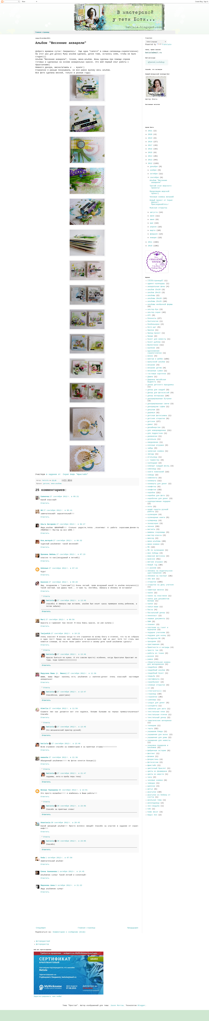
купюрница (152, 521)
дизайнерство (154, 427)
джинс (150, 424)
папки (150, 604)
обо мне (151, 579)
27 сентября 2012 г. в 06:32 (67, 541)
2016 (150, 149)
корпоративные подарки (158, 501)
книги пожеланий (155, 472)
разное (150, 656)
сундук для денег (156, 703)
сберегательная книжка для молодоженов (158, 663)
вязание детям (154, 368)
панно (150, 593)
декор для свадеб (156, 390)
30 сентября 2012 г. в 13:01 (73, 790)
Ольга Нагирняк (48, 524)
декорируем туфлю (156, 407)
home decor (152, 812)
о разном (151, 568)
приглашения (153, 644)
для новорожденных (156, 430)
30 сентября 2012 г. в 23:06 (71, 806)
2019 (150, 138)
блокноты (151, 318)
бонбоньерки (153, 324)
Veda (43, 858)
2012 (150, 163)
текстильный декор (156, 718)
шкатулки (151, 792)
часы (149, 777)
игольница (152, 457)
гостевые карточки (156, 374)
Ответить (45, 503)
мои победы (152, 553)
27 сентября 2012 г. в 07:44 (63, 568)
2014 (150, 156)
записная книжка (155, 451)
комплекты (152, 478)
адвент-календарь (156, 284)
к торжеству (153, 460)
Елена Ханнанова (49, 872)
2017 (150, 145)
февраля (154, 234)
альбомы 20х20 (154, 298)
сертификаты (153, 679)
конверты (151, 481)
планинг (151, 625)
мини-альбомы (56, 483)
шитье (150, 789)
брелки (150, 330)
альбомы (151, 296)
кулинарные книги (156, 518)
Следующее (41, 928)
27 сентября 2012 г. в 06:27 (70, 524)
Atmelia (44, 709)
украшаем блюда (155, 732)
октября (154, 174)
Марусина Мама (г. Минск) (54, 673)
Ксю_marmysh (47, 541)
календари (152, 463)
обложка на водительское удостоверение (160, 572)
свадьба (151, 676)
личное (150, 526)
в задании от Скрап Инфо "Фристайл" (66, 474)
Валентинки (152, 345)
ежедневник (152, 442)
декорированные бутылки (159, 399)
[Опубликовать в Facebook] (69, 480)
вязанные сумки (155, 371)
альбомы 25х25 (154, 301)
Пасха (150, 610)
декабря (154, 167)
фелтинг (151, 754)
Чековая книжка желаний (162, 197)
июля (152, 216)
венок (150, 356)
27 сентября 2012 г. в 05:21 (64, 497)
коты (149, 507)
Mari (43, 620)
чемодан (151, 783)
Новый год (152, 565)
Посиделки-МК (154, 638)
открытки (151, 582)
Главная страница (42, 32)
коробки (151, 493)
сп (148, 688)
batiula (50, 601)
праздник (151, 642)
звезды (150, 454)
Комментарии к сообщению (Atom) (69, 932)
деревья (151, 413)
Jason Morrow (117, 1006)
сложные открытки (156, 685)
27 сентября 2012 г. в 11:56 (63, 709)
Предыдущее (132, 928)
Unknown (44, 568)
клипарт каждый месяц (158, 466)
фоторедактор (42, 944)
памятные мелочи (155, 590)
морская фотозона (156, 556)
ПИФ (149, 622)
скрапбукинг (153, 682)
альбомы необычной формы (160, 304)
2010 (150, 246)
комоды (150, 475)
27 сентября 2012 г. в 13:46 (71, 601)
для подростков (155, 433)
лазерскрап (152, 524)
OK (42, 510)
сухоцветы (152, 706)
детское (46, 483)
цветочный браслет (156, 768)
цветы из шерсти (155, 774)
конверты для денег (157, 484)
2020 (150, 134)
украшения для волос (157, 735)
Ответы (46, 596)
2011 (150, 242)
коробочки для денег (157, 499)
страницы (151, 694)
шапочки (151, 786)
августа (154, 212)
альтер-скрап (154, 312)
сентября (155, 178)
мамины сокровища (156, 532)
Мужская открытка (158, 208)
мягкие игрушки (155, 562)
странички (152, 697)
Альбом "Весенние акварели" (158, 181)
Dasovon (44, 582)
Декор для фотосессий (158, 393)
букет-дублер (154, 342)
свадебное (152, 667)
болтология (152, 321)
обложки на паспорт (157, 576)
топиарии (151, 726)
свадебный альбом (156, 670)
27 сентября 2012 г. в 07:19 (70, 554)
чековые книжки (155, 780)
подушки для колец (156, 636)
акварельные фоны (156, 287)
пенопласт (152, 616)
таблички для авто (156, 709)
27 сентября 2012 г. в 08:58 (60, 620)
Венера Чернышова (49, 790)
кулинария (152, 515)
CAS (149, 809)
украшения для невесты (158, 740)
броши (150, 336)
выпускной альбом (156, 362)
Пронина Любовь (48, 554)
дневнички (152, 436)
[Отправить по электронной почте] (63, 480)
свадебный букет (155, 673)
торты (150, 729)
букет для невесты (156, 339)
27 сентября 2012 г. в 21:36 (63, 757)
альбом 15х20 (154, 290)
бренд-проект (154, 333)
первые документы (156, 619)
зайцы (150, 448)
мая (152, 223)
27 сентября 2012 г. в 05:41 (57, 510)
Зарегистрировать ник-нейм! (48, 996)
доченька (151, 439)
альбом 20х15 (154, 293)
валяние (151, 348)
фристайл (151, 765)
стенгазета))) (154, 691)
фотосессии (152, 762)
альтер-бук (152, 309)
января (154, 238)
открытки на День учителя (160, 585)
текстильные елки (156, 712)
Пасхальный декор (156, 613)
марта (153, 230)
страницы (155, 281)
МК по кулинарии (155, 550)
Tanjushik (45, 634)
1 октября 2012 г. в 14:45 (71, 872)
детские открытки (156, 419)
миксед (150, 538)
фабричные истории (156, 751)
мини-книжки (153, 544)
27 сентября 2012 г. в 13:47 (71, 692)
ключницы (151, 469)
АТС (149, 315)
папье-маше (152, 607)
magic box (152, 815)
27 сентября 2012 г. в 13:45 (71, 727)
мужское (151, 559)
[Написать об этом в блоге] (65, 480)
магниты (151, 529)
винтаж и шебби (155, 359)
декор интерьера (155, 396)
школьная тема (154, 800)
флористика (152, 759)
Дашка (150, 377)
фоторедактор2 (43, 941)
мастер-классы (154, 535)
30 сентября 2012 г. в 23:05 (71, 841)
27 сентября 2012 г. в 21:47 (71, 773)
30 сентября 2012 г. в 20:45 (65, 823)
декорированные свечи (158, 404)
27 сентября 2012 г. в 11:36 (81, 673)
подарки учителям (156, 633)
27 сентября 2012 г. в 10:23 (65, 634)
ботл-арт (151, 327)
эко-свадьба (153, 806)
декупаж (151, 410)
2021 (150, 131)
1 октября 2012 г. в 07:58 (59, 858)
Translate (166, 45)
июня (152, 220)
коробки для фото (156, 496)
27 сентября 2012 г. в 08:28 (63, 582)
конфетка (151, 487)
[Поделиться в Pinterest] (71, 480)
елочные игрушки (155, 445)
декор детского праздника (160, 385)
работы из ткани (155, 653)
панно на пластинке (157, 596)
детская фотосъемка (157, 416)
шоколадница (153, 803)
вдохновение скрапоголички (154, 352)
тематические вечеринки (159, 721)
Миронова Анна (48, 885)
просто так (152, 650)
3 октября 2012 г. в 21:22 (68, 885)
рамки (150, 659)
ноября (154, 170)
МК (148, 547)
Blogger (141, 1006)
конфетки (151, 490)
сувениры (151, 700)
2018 (150, 142)
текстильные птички (157, 715)
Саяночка (45, 497)
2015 (150, 153)
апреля (154, 227)
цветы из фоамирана (157, 771)
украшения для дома (157, 738)
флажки (150, 756)
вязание (151, 365)
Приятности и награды (158, 647)
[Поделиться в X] (67, 480)
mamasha (44, 757)
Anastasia (45, 823)
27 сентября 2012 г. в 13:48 (65, 744)
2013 (150, 160)
